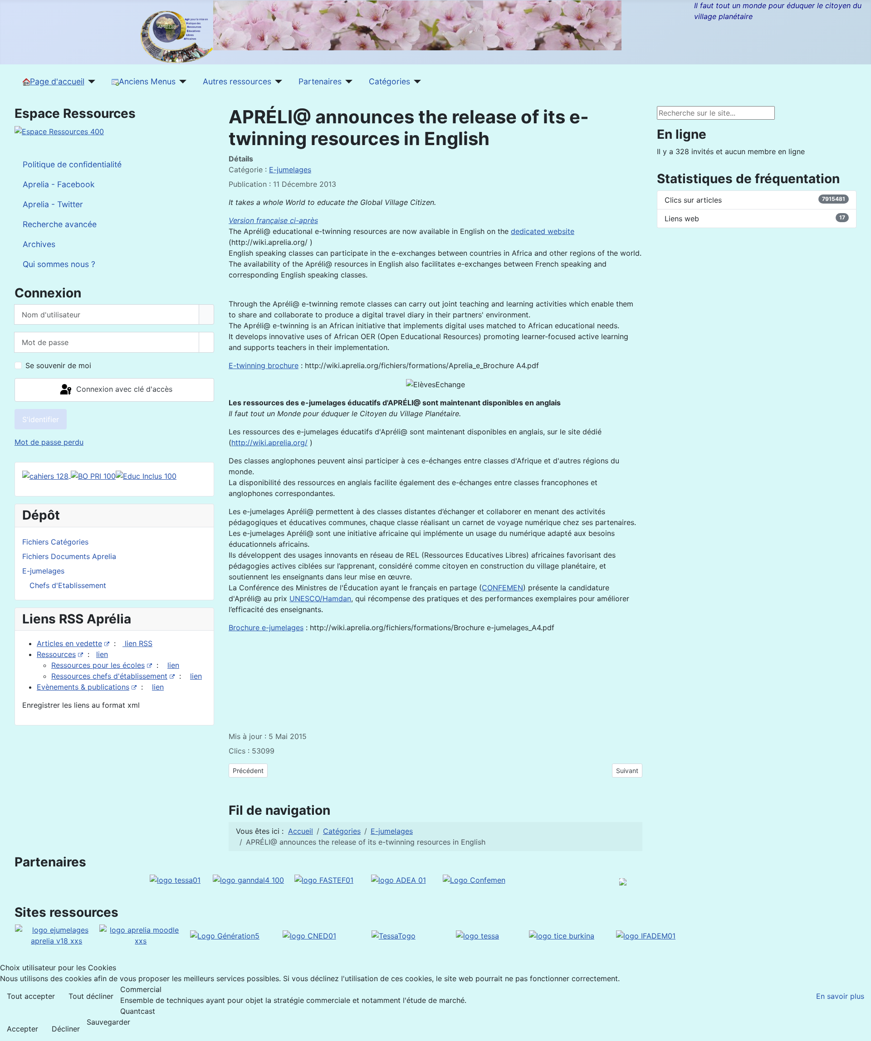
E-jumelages (290, 169)
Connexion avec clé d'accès (123, 389)
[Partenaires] (347, 82)
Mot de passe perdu (49, 442)
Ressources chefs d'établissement (109, 676)
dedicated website (542, 231)
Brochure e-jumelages (266, 627)
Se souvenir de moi (58, 365)
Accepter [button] (22, 1028)
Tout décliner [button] (91, 996)
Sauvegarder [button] (108, 1021)
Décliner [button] (66, 1028)
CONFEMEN (502, 587)
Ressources (56, 654)
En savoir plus (840, 996)
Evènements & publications (83, 686)
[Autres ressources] (277, 82)
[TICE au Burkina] (561, 934)
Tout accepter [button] (31, 996)
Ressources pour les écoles (98, 665)
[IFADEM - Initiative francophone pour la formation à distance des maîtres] (645, 934)
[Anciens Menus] (181, 82)
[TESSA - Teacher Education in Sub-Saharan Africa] (175, 879)
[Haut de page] (860, 1030)
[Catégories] (415, 82)
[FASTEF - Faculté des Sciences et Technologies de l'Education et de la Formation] (323, 879)
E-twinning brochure (263, 365)
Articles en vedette (69, 643)
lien (102, 654)
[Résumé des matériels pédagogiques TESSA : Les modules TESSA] (477, 934)
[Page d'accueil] (90, 82)
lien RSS (137, 643)
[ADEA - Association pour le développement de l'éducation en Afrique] (398, 879)
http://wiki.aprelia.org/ (269, 442)
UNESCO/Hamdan (320, 598)
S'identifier (40, 419)
